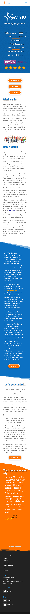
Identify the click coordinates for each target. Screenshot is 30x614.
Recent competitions (9, 565)
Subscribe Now (15, 457)
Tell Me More (15, 92)
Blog (5, 568)
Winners (6, 560)
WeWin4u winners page (11, 290)
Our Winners (15, 86)
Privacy (6, 570)
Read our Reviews (15, 80)
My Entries (12, 210)
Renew (5, 558)
